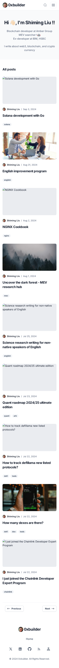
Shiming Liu (13, 109)
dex (14, 531)
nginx (6, 235)
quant (6, 416)
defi (6, 476)
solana (7, 124)
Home (29, 638)
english (7, 180)
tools (14, 476)
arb (15, 416)
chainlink (8, 592)
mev (6, 295)
